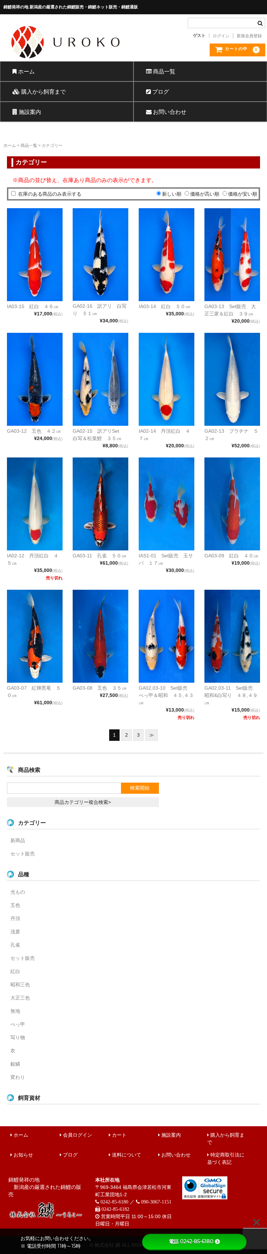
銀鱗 (15, 1064)
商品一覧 (163, 71)
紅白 (15, 971)
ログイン (221, 35)
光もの (17, 892)
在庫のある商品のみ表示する (49, 194)
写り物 (17, 1037)
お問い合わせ (169, 112)
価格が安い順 (242, 194)
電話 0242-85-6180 (191, 1241)
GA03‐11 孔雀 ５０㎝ (99, 555)
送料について (126, 1155)
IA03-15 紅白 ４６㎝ (32, 306)
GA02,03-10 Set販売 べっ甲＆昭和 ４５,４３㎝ (166, 695)
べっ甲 (17, 1024)
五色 (15, 905)
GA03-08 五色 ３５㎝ (100, 688)
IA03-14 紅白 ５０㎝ (164, 306)
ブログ (160, 91)
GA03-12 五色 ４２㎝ (34, 431)
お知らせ (22, 1155)
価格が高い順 (204, 194)
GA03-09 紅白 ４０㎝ (231, 555)
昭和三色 (20, 984)
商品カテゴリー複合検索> (83, 802)
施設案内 (29, 112)
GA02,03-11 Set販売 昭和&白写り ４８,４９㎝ (231, 695)
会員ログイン (77, 1135)
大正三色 (20, 998)
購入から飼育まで (43, 91)
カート (119, 1135)
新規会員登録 (249, 35)
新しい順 (171, 194)
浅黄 (15, 931)
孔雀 (15, 945)
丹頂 (15, 918)
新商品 (17, 840)
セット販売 (22, 853)
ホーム (26, 71)
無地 (15, 1011)
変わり (17, 1077)
